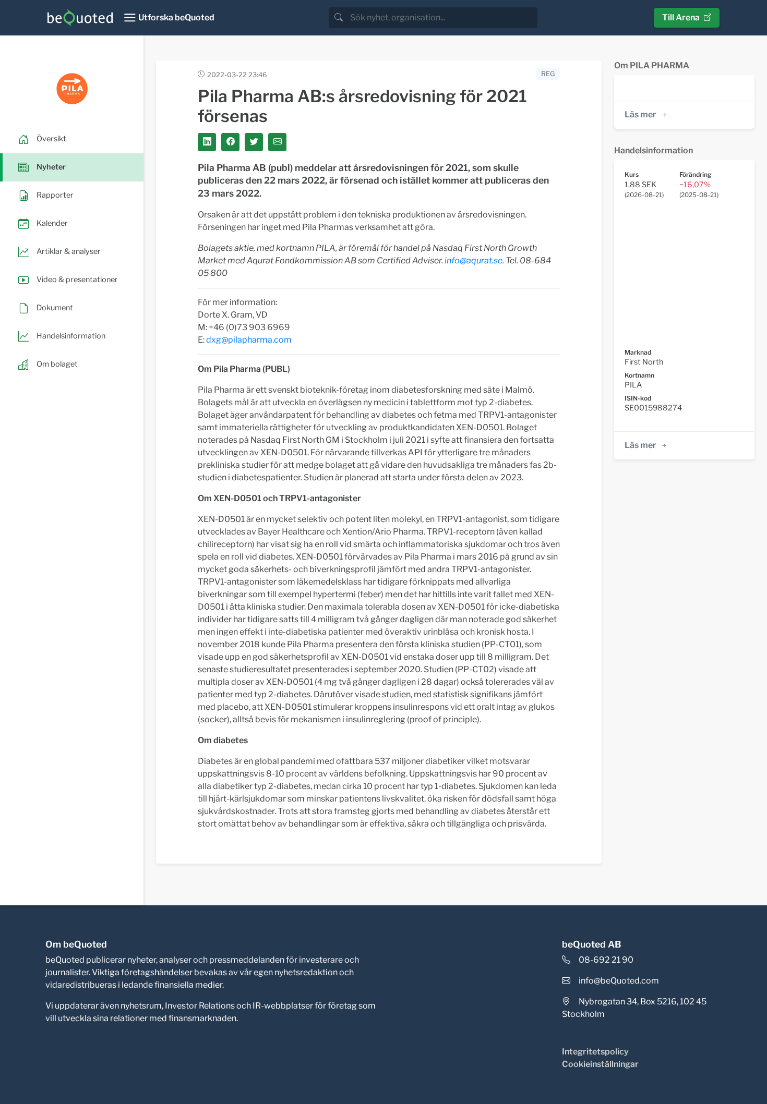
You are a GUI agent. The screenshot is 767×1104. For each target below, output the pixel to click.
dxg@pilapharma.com (249, 340)
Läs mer (640, 114)
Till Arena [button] (681, 17)
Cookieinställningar (600, 1064)
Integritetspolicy (595, 1052)
